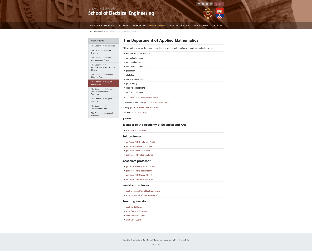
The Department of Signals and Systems (103, 99)
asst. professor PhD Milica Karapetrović (143, 191)
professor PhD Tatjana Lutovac (139, 154)
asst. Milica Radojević (135, 215)
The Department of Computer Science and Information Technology (102, 91)
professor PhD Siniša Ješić (138, 150)
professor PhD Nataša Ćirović (157, 102)
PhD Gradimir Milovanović (137, 130)
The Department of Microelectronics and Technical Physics (103, 67)
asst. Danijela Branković (136, 211)
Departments (157, 25)
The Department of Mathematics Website (140, 97)
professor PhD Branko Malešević (144, 107)
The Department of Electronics (103, 46)
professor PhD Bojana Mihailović (140, 166)
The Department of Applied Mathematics (101, 82)
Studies (123, 25)
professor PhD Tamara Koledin (139, 179)
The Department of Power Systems (101, 51)
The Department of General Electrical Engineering (102, 75)
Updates (218, 25)
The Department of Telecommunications (99, 107)
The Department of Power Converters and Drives (101, 58)
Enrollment (200, 25)
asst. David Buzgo (140, 112)
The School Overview (101, 25)
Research (139, 25)
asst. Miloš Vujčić (133, 219)
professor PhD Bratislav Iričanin (140, 170)
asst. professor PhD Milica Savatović (142, 195)
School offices (179, 25)
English (218, 4)
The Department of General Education (102, 114)
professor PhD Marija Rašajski (139, 146)
